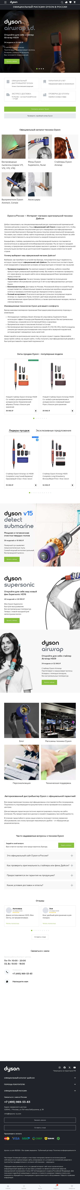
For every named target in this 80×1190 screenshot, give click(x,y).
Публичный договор (45, 1150)
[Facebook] (64, 1067)
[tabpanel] (40, 464)
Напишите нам (20, 982)
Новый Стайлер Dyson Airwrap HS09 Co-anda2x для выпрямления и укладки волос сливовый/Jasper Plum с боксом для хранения (58, 400)
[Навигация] (5, 2)
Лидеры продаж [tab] (19, 430)
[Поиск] (62, 2)
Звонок (40, 1188)
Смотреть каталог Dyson (40, 109)
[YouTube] (74, 1067)
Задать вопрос (66, 845)
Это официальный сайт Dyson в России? (27, 856)
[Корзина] (74, 2)
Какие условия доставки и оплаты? (25, 885)
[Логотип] (13, 2)
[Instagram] (59, 1067)
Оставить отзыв (40, 937)
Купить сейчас (12, 61)
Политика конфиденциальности (64, 1150)
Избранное (72, 1187)
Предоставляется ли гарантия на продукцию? (31, 875)
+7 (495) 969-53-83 (22, 974)
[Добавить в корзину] (35, 411)
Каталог (24, 1188)
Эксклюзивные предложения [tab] (53, 430)
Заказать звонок (40, 1120)
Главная (8, 1188)
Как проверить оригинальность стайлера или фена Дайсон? (38, 865)
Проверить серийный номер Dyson (40, 116)
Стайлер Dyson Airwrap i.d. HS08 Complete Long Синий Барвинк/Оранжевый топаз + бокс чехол (19, 476)
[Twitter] (69, 1067)
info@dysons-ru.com (12, 1114)
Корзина (56, 1187)
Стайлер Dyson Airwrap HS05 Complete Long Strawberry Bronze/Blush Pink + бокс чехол (56, 476)
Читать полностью (12, 923)
